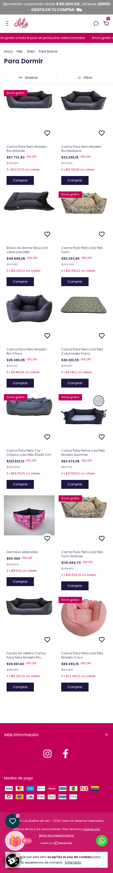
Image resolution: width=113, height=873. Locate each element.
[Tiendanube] (56, 843)
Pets (20, 51)
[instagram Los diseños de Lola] (47, 753)
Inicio (8, 51)
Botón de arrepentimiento (56, 835)
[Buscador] (96, 24)
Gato (31, 51)
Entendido (73, 862)
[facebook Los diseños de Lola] (65, 753)
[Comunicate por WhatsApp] (102, 841)
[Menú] (8, 24)
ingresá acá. (91, 829)
